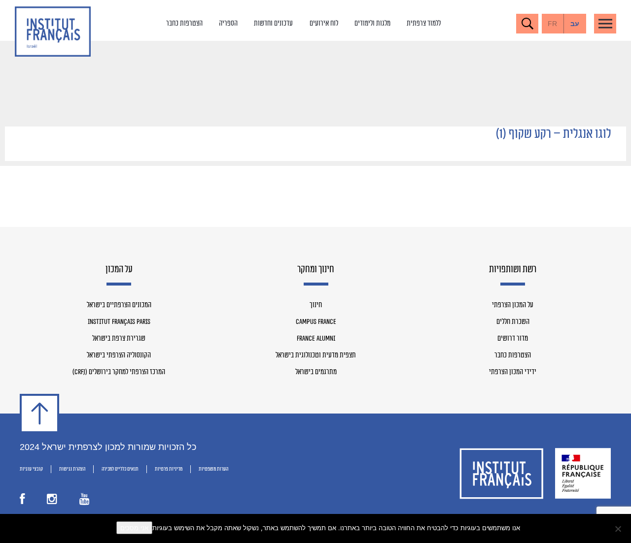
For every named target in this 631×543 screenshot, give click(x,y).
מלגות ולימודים (372, 24)
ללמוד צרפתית (424, 24)
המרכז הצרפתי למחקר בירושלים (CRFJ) (118, 372)
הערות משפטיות (213, 469)
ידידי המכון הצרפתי (512, 372)
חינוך (316, 305)
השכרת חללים (512, 322)
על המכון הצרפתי (512, 305)
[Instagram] (52, 501)
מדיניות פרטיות (168, 469)
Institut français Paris (119, 322)
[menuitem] (575, 23)
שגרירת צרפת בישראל (118, 339)
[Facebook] (22, 501)
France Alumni (316, 339)
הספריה (228, 24)
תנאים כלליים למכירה (120, 469)
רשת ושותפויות (512, 269)
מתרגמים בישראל (316, 372)
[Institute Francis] (53, 31)
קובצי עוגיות (31, 469)
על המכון (119, 269)
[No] (619, 529)
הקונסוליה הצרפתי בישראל (119, 355)
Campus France (316, 322)
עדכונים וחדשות (273, 24)
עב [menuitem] (574, 24)
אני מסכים (134, 528)
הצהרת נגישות (72, 469)
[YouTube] (84, 501)
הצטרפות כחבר (184, 24)
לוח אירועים (324, 24)
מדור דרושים (512, 339)
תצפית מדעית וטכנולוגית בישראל (316, 355)
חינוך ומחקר (315, 269)
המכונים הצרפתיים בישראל (119, 305)
